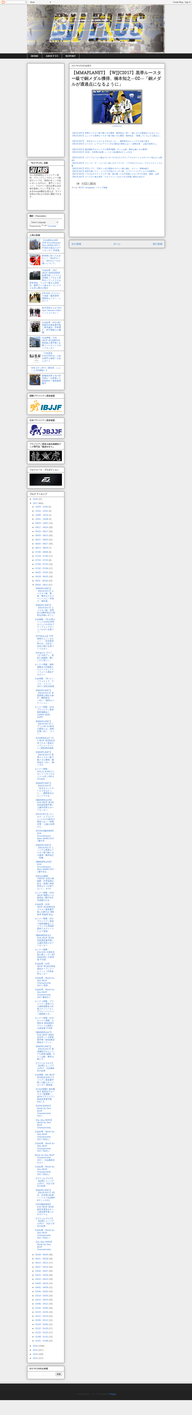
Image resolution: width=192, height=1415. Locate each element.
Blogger (113, 1394)
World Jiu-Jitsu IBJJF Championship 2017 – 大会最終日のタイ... (45, 1159)
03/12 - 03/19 (42, 1299)
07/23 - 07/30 (42, 556)
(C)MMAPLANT (117, 126)
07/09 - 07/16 (42, 564)
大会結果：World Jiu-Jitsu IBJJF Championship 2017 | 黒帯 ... (45, 982)
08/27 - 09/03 (42, 539)
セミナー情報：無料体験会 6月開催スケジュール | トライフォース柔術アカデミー (44, 669)
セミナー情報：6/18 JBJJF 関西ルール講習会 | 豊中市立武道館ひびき (44, 896)
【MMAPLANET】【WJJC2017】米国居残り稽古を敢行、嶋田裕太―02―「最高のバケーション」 (44, 696)
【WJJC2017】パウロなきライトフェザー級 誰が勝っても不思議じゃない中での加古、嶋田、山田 (115, 174)
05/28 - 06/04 (42, 1254)
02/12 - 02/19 (42, 1316)
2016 (35, 1346)
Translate (51, 226)
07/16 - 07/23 (42, 560)
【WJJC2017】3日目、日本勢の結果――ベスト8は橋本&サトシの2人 (102, 152)
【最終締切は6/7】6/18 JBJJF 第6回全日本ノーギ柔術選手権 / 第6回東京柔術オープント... (45, 1037)
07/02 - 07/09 (42, 568)
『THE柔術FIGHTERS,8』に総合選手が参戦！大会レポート (51, 357)
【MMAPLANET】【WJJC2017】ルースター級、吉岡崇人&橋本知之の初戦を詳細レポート (45, 610)
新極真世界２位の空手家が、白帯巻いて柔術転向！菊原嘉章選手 (51, 379)
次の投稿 (76, 244)
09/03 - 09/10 (42, 535)
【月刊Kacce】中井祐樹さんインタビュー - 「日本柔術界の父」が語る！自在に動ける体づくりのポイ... (44, 642)
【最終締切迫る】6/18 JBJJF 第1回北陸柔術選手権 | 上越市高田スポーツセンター (44, 940)
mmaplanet (89, 187)
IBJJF (81, 187)
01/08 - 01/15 (42, 1336)
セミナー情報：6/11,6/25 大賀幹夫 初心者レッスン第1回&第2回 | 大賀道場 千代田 (45, 954)
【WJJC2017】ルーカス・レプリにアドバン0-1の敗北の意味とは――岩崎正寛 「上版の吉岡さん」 (115, 144)
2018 (35, 499)
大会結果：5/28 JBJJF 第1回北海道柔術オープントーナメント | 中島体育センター (45, 968)
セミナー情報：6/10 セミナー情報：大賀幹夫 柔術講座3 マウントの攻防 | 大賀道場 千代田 (44, 1023)
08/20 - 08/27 (42, 543)
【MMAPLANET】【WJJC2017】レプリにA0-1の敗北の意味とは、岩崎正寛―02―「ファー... (44, 727)
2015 (35, 1350)
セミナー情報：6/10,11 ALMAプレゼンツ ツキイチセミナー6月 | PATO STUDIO (44, 774)
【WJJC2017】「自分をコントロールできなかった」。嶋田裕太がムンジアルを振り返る (110, 141)
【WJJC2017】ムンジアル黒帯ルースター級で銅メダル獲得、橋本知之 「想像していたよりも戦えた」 (117, 136)
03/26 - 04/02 (42, 1291)
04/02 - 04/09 (42, 1287)
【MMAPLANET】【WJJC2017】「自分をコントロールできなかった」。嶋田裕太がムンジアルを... (44, 789)
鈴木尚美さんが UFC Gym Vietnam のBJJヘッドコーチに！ (52, 310)
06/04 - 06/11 (41, 585)
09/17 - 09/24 (42, 527)
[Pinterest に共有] (94, 183)
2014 (35, 1354)
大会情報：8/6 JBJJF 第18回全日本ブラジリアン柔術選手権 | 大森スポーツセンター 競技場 (45, 1080)
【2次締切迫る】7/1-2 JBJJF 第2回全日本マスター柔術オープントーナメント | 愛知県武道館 (45, 743)
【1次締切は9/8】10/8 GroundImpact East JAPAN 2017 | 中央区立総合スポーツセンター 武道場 (51, 245)
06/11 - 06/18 (41, 580)
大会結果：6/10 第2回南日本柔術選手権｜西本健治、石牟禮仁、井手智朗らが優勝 (51, 327)
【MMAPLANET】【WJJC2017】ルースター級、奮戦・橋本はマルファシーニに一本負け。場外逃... (44, 594)
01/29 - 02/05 (42, 1324)
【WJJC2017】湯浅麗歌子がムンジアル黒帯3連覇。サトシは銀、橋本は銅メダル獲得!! (110, 149)
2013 (35, 1358)
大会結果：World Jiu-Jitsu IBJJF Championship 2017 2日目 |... (45, 1234)
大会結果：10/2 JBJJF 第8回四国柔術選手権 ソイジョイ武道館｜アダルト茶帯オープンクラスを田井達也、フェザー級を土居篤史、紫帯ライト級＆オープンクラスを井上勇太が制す (46, 279)
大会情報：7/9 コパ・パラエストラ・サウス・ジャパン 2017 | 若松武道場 (45, 682)
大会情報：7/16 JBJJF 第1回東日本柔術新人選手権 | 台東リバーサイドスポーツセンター (51, 342)
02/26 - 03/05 (42, 1308)
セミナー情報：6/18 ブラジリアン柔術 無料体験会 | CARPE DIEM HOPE (44, 712)
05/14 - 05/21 (42, 1262)
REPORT (71, 56)
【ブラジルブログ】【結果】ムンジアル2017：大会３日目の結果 (44, 1182)
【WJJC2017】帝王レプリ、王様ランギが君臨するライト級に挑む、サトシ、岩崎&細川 (110, 168)
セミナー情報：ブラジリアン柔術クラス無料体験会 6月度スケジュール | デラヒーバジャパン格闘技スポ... (44, 1007)
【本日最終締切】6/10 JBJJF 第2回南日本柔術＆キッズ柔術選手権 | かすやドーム (44, 1209)
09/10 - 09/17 (42, 531)
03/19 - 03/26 (42, 1295)
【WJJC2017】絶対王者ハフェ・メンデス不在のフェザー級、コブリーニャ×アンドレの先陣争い (114, 171)
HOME (34, 56)
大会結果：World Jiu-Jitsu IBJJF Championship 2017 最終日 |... (45, 993)
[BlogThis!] (85, 183)
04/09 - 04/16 (42, 1283)
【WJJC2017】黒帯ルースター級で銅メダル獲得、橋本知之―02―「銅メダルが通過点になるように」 (116, 133)
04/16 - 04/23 (42, 1279)
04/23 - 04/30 (42, 1275)
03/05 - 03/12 (42, 1304)
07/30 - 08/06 (42, 552)
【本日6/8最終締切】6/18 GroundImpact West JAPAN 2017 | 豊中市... (45, 836)
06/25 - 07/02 (42, 572)
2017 (35, 503)
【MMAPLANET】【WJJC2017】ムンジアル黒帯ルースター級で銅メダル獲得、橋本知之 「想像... (44, 851)
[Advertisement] (117, 216)
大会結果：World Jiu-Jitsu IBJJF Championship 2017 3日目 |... (45, 1135)
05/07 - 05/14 (42, 1267)
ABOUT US (52, 56)
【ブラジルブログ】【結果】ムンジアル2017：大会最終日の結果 (44, 1067)
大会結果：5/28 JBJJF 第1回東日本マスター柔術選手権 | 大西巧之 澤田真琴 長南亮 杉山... (45, 909)
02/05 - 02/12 (42, 1320)
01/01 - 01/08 (42, 1341)
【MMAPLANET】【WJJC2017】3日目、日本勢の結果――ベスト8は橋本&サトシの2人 (45, 1195)
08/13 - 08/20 (42, 548)
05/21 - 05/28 (42, 1258)
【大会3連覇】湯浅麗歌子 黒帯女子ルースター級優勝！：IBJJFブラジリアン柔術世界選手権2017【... (45, 1095)
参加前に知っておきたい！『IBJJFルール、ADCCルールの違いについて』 (51, 259)
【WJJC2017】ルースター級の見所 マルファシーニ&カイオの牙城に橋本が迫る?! (108, 177)
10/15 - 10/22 (42, 511)
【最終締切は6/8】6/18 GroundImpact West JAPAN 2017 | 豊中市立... (44, 866)
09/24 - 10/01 (42, 523)
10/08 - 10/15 (42, 515)
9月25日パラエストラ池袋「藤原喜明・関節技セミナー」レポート (51, 297)
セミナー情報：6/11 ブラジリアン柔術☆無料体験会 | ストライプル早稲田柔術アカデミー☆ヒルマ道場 (44, 924)
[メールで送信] (83, 183)
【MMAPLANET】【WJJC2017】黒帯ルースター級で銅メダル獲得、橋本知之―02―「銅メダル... (44, 758)
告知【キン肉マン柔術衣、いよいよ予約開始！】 (46, 369)
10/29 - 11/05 (41, 506)
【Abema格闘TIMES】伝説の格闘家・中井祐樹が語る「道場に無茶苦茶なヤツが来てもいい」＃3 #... (44, 882)
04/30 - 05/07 (42, 1271)
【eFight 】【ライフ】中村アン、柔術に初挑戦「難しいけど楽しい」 (44, 656)
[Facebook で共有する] (91, 183)
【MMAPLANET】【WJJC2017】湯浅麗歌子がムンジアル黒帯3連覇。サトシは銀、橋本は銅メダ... (45, 1052)
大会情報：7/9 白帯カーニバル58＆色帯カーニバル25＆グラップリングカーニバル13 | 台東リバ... (45, 625)
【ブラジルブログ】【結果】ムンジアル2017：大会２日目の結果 (44, 1222)
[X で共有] (88, 183)
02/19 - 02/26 (42, 1312)
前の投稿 (157, 244)
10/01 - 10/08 (42, 519)
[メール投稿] (77, 183)
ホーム (117, 244)
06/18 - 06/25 (42, 576)
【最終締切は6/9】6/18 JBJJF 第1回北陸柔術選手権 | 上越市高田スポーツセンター (44, 805)
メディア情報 (101, 187)
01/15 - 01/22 (42, 1332)
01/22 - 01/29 (42, 1328)
